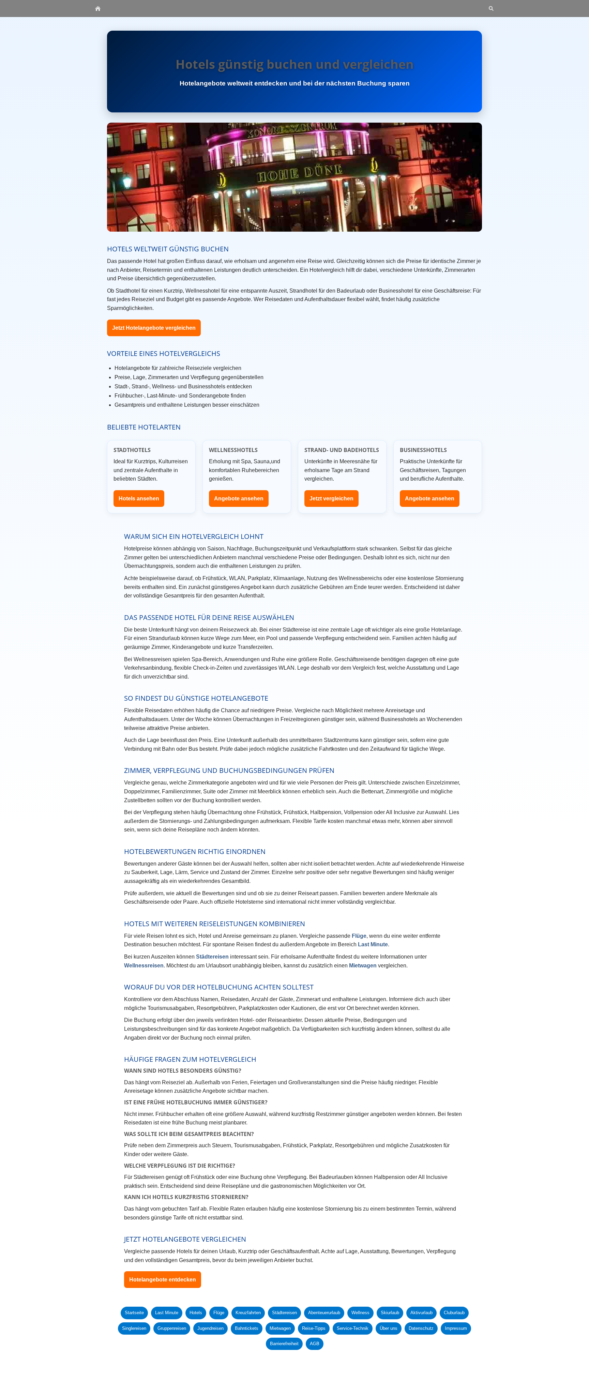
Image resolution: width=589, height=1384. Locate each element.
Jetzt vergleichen (331, 498)
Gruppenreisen (171, 1328)
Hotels (196, 1312)
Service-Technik (352, 1328)
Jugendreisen (210, 1328)
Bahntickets (246, 1328)
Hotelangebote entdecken (162, 1279)
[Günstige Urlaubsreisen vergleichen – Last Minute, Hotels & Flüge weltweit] (98, 8)
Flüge (359, 936)
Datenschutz (421, 1328)
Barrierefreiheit (284, 1343)
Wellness (360, 1312)
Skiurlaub (390, 1312)
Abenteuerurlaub (324, 1312)
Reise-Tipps (314, 1328)
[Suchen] (491, 8)
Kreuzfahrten (248, 1312)
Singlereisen (134, 1328)
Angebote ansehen (238, 498)
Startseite (134, 1312)
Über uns (388, 1328)
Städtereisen (212, 957)
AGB (314, 1343)
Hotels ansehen (139, 498)
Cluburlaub (454, 1312)
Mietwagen (363, 965)
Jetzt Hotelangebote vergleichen (154, 328)
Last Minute (373, 944)
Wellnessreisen (144, 965)
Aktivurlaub (421, 1312)
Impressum (456, 1328)
